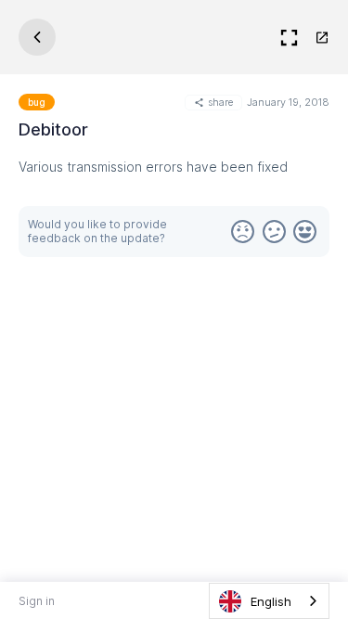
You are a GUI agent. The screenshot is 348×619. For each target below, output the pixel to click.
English (271, 601)
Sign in (37, 601)
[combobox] (269, 601)
